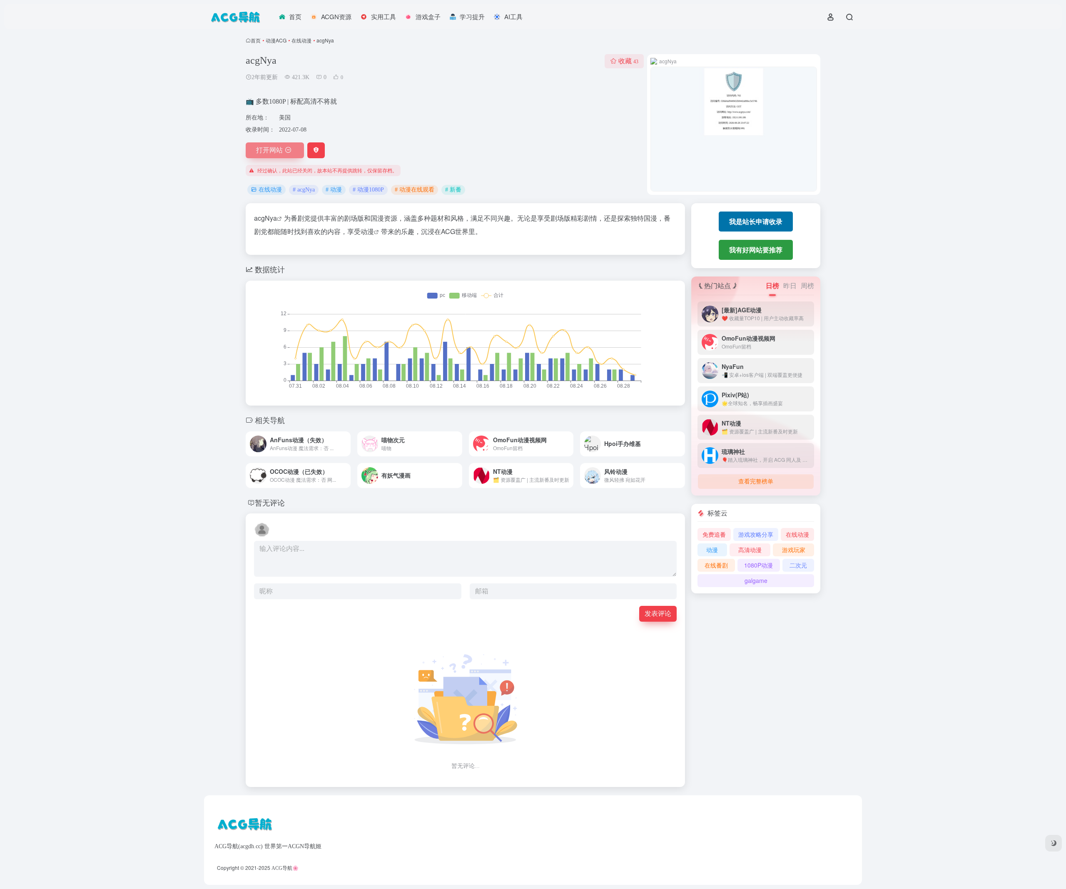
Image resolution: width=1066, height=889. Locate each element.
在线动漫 (301, 40)
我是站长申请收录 (755, 221)
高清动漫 (750, 549)
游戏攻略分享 (755, 534)
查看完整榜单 (755, 481)
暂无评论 (270, 502)
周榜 (807, 285)
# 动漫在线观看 (414, 190)
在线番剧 (716, 565)
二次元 (798, 565)
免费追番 (714, 534)
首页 (256, 40)
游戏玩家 (793, 549)
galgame (756, 580)
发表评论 (658, 613)
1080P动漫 (758, 565)
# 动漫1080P (368, 190)
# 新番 (453, 190)
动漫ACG (276, 40)
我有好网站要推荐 (755, 249)
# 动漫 (334, 190)
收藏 (628, 61)
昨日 (790, 285)
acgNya (265, 218)
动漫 (367, 231)
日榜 (772, 285)
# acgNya (304, 190)
